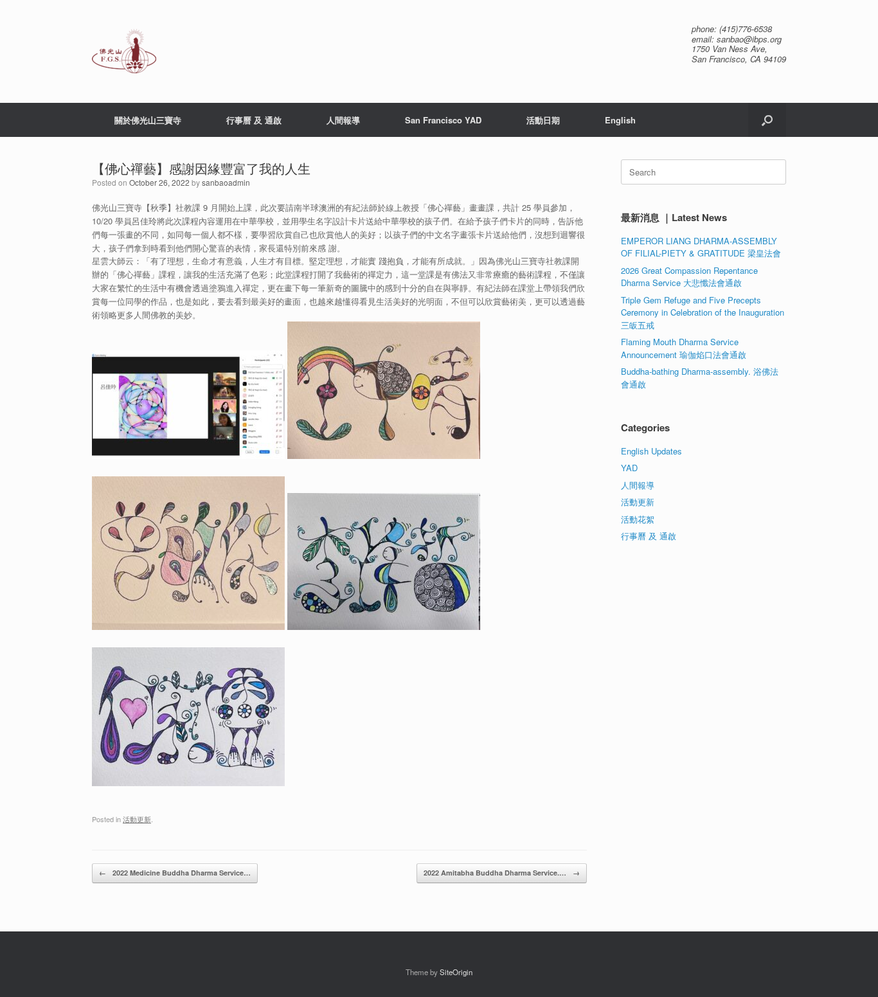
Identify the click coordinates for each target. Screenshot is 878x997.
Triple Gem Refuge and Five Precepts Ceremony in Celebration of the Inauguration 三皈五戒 (702, 312)
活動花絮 (637, 519)
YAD (629, 468)
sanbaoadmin (226, 182)
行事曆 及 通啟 (254, 120)
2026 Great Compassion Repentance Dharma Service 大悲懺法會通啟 (689, 276)
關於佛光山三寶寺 (147, 120)
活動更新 (137, 819)
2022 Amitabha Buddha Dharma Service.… (502, 872)
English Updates (651, 451)
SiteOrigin (456, 972)
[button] (767, 120)
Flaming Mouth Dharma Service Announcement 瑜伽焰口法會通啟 (683, 348)
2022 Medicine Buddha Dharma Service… (175, 872)
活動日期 (543, 120)
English (620, 120)
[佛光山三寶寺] (124, 51)
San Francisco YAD (443, 120)
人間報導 (343, 120)
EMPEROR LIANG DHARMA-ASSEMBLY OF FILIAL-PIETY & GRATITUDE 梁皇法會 (701, 247)
